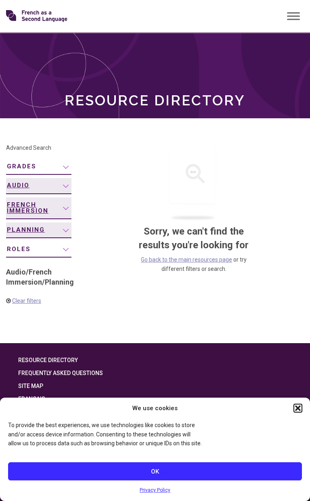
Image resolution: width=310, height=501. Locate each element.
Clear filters (26, 301)
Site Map (30, 386)
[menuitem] (38, 167)
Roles (19, 249)
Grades (21, 166)
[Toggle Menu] (293, 16)
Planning (26, 229)
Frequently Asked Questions (60, 373)
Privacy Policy (155, 490)
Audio (18, 185)
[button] (298, 408)
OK (155, 471)
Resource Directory (48, 360)
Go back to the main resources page (186, 259)
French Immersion (27, 207)
